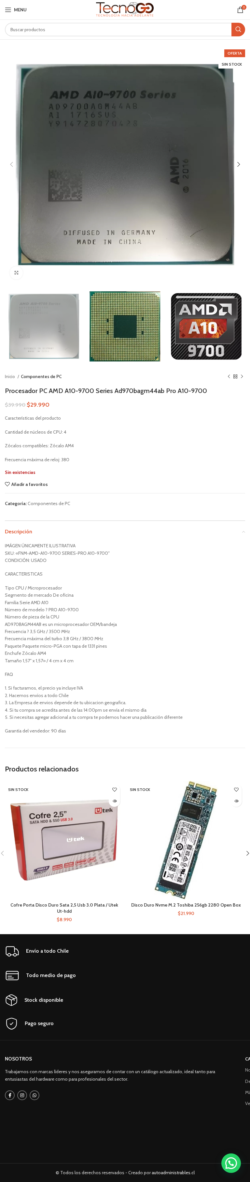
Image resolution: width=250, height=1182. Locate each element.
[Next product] (242, 377)
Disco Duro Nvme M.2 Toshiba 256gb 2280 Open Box (186, 905)
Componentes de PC (41, 376)
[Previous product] (229, 377)
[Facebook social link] (10, 1095)
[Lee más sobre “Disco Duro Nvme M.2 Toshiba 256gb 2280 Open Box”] (236, 801)
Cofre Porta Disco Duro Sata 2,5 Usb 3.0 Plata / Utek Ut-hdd (64, 908)
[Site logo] (125, 9)
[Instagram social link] (22, 1095)
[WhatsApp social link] (34, 1095)
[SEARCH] (238, 29)
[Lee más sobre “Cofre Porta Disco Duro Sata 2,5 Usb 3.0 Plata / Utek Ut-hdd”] (114, 801)
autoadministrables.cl (173, 1173)
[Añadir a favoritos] (114, 789)
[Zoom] (16, 272)
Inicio (10, 376)
